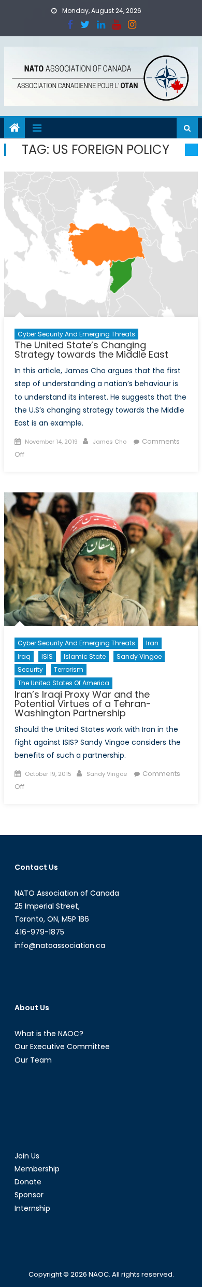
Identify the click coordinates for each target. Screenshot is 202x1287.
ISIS (47, 656)
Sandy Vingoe (139, 656)
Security (30, 669)
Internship (32, 1208)
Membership (37, 1169)
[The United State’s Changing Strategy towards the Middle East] (101, 244)
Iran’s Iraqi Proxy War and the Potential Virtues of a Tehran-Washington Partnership (83, 703)
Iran (152, 643)
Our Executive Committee (62, 1046)
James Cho (109, 441)
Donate (28, 1182)
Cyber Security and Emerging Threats (76, 334)
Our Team (33, 1060)
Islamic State (85, 656)
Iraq (24, 656)
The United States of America (63, 682)
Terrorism (68, 669)
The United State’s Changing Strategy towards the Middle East (91, 349)
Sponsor (29, 1195)
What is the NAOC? (49, 1033)
